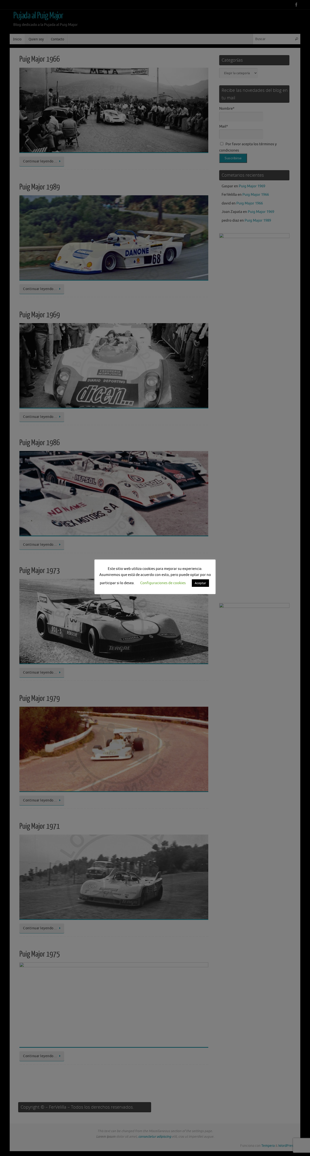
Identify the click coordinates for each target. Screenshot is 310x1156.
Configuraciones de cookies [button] (163, 583)
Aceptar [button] (200, 583)
